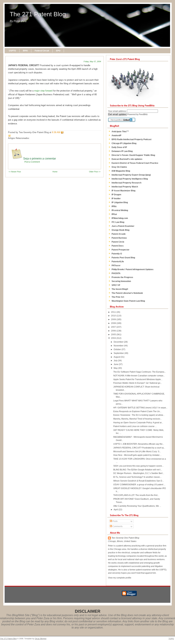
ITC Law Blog (118, 222)
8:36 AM (56, 132)
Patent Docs (118, 246)
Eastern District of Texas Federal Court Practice (135, 163)
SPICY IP (116, 285)
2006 (113, 331)
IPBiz (114, 206)
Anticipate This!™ (120, 131)
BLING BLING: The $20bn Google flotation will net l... (137, 469)
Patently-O (117, 253)
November (119, 345)
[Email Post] (64, 132)
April (116, 509)
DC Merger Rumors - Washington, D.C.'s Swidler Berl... (138, 473)
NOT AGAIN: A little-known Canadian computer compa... (139, 375)
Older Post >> (94, 172)
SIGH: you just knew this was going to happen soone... (138, 466)
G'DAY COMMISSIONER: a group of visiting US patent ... (139, 484)
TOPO (171, 639)
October (118, 349)
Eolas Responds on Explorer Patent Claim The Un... (137, 411)
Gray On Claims (119, 167)
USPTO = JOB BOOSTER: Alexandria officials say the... (138, 444)
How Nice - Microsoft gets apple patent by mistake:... (137, 455)
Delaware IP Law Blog (122, 151)
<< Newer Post (15, 172)
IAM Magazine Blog (121, 171)
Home (54, 172)
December (119, 342)
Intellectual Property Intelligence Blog (130, 179)
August (117, 357)
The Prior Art (118, 297)
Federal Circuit (42, 51)
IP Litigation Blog (120, 202)
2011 (113, 312)
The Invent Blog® (120, 289)
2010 (113, 315)
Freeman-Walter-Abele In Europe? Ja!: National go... (137, 383)
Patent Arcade (119, 234)
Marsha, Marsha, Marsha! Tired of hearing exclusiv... (137, 419)
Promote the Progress (122, 277)
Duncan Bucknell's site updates (127, 159)
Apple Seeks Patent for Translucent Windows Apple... (137, 379)
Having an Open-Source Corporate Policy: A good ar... (138, 422)
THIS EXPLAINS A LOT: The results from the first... (136, 495)
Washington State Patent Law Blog (128, 301)
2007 (113, 327)
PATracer (116, 265)
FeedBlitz (143, 114)
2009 (113, 319)
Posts (115, 521)
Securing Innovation (121, 281)
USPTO (12, 51)
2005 (113, 334)
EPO (58, 51)
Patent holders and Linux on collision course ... (135, 426)
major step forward (43, 90)
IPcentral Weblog (120, 210)
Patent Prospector (120, 250)
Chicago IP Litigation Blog (124, 143)
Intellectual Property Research (126, 183)
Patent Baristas (119, 238)
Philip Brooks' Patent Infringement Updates (132, 269)
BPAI (25, 51)
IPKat (114, 214)
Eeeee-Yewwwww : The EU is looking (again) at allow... (138, 415)
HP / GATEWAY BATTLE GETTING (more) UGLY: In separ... (140, 407)
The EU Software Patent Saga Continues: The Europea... (139, 372)
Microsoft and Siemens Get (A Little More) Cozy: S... (137, 451)
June (116, 364)
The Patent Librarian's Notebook (127, 293)
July (116, 360)
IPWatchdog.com (120, 218)
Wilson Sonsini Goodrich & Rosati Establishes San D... (138, 481)
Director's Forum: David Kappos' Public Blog (133, 155)
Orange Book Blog (120, 230)
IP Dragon (116, 194)
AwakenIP (116, 135)
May (116, 368)
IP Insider (116, 198)
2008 (113, 323)
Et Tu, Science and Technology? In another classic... (137, 477)
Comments (117, 526)
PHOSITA (116, 273)
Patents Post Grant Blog (123, 257)
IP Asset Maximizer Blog (123, 190)
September (119, 353)
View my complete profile (119, 578)
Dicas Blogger (40, 639)
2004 (113, 338)
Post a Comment (32, 162)
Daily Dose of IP (119, 147)
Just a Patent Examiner (123, 226)
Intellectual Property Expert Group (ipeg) (131, 175)
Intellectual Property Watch (125, 187)
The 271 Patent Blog (38, 14)
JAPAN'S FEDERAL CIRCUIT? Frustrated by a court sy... (139, 448)
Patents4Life (118, 261)
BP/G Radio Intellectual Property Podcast (131, 139)
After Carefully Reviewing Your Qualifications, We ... (137, 506)
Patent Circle (118, 242)
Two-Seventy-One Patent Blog (125, 538)
